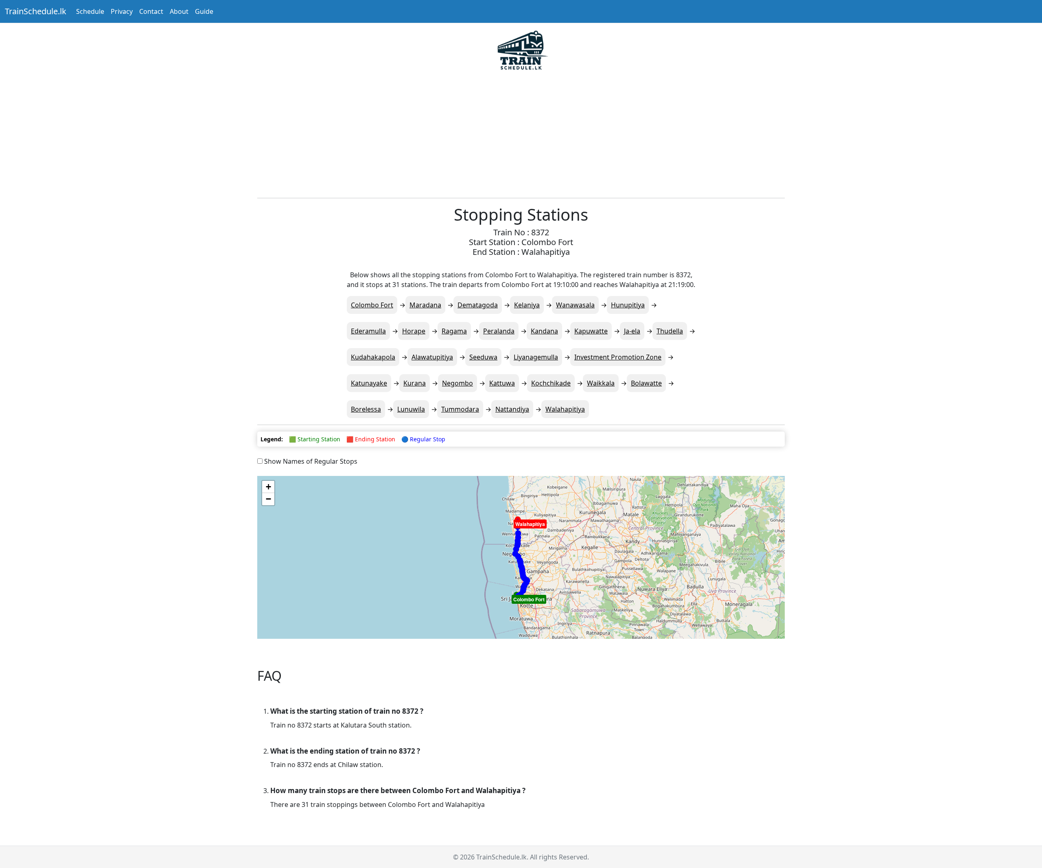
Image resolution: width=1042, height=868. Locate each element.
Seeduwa (483, 357)
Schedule (90, 11)
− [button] (268, 499)
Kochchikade (551, 383)
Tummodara (460, 409)
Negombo (457, 383)
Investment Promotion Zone (617, 357)
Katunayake (369, 383)
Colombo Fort (372, 304)
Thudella (670, 331)
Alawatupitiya (432, 357)
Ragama (454, 331)
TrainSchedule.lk (35, 11)
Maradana (425, 304)
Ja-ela (632, 331)
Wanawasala (575, 304)
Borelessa (366, 409)
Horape (413, 331)
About (179, 11)
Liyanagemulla (536, 357)
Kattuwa (502, 383)
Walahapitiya (565, 409)
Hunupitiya (628, 304)
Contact (151, 11)
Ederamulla (368, 331)
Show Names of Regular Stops (310, 461)
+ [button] (268, 487)
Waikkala (601, 383)
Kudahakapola (373, 357)
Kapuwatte (591, 331)
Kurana (414, 383)
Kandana (544, 331)
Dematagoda (478, 304)
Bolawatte (646, 383)
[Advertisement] (521, 134)
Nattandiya (512, 409)
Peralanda (498, 331)
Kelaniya (527, 304)
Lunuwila (411, 409)
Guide (204, 11)
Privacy (122, 11)
